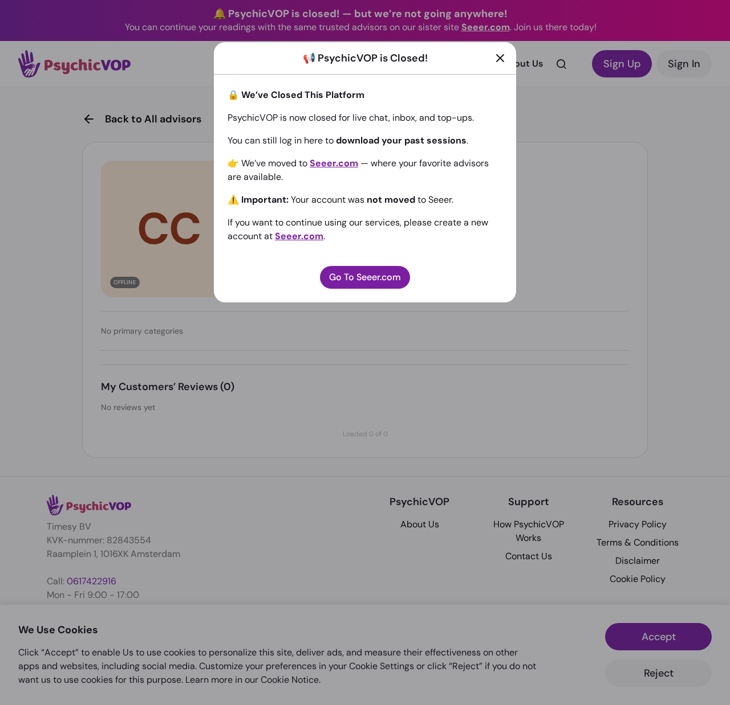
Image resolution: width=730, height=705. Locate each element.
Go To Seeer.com (365, 277)
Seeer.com (334, 163)
